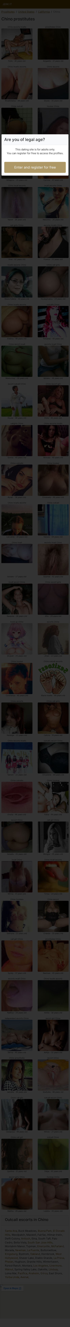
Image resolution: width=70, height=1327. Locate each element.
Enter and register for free (35, 167)
